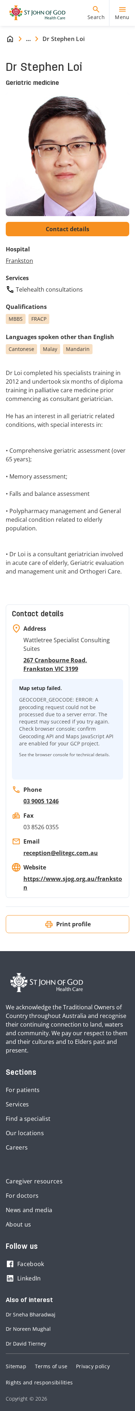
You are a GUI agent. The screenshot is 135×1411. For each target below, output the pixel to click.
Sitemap (16, 1366)
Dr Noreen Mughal (28, 1328)
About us (18, 1224)
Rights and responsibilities (39, 1382)
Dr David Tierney (26, 1343)
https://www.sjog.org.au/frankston (72, 883)
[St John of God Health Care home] (47, 982)
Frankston (19, 261)
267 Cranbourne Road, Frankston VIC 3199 (55, 664)
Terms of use (51, 1366)
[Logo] (34, 13)
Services (17, 1104)
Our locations (25, 1133)
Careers (17, 1147)
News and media (29, 1210)
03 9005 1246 (41, 801)
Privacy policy (93, 1366)
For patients (23, 1090)
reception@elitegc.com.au (60, 853)
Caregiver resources (34, 1181)
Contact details (67, 229)
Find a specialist (28, 1119)
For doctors (22, 1196)
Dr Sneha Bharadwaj (30, 1314)
